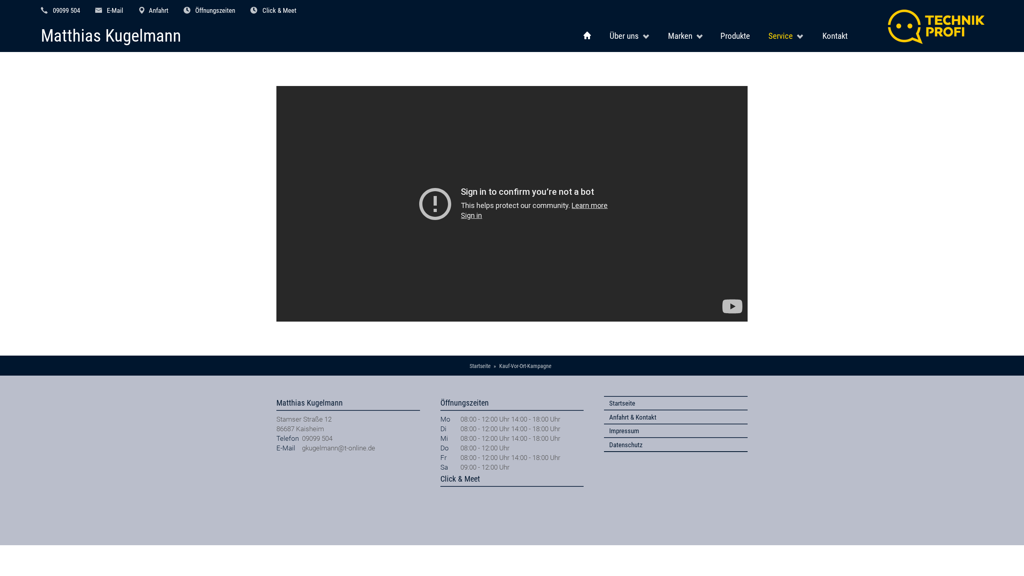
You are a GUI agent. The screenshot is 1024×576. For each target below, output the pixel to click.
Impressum (624, 431)
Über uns (624, 36)
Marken (680, 36)
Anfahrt (158, 10)
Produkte (735, 36)
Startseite (622, 403)
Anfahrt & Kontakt (632, 417)
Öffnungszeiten (215, 10)
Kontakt (835, 36)
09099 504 (66, 10)
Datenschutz (625, 445)
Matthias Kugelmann (111, 36)
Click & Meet (279, 10)
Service (780, 36)
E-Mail (115, 10)
